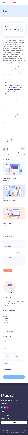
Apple (6, 353)
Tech (6, 363)
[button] (14, 422)
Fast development (9, 201)
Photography (6, 324)
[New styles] (14, 219)
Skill (4, 176)
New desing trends (10, 178)
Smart (4, 329)
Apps (14, 353)
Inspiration (6, 318)
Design (5, 316)
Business (7, 356)
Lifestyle (5, 320)
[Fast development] (14, 197)
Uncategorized (7, 331)
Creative (5, 314)
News (4, 322)
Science (19, 360)
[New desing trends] (14, 174)
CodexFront (21, 432)
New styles (7, 223)
